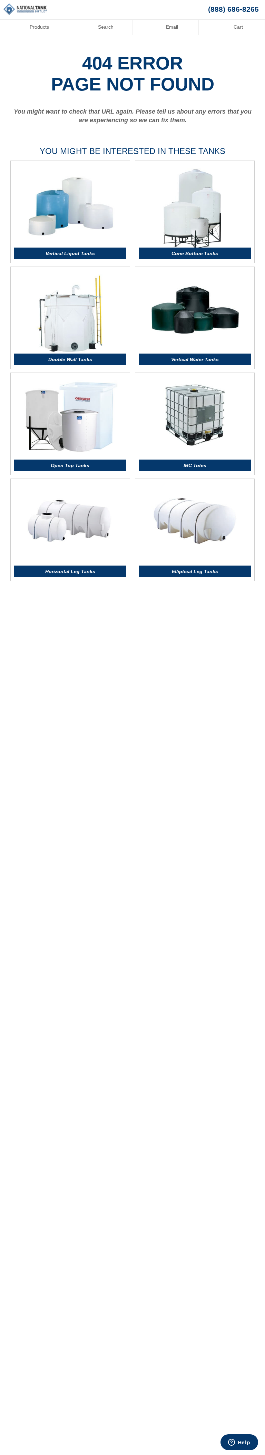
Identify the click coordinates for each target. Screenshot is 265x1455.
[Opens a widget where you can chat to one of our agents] (239, 1443)
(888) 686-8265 (233, 9)
